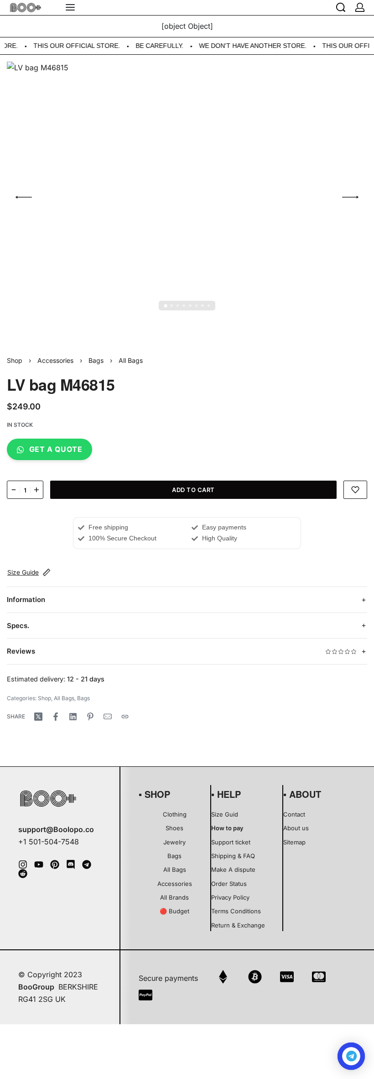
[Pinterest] (54, 864)
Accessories (55, 360)
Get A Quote (56, 449)
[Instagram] (22, 864)
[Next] (350, 197)
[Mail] (108, 716)
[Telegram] (86, 864)
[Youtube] (38, 864)
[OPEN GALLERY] (187, 197)
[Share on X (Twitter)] (38, 716)
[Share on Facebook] (56, 716)
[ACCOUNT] (360, 7)
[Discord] (70, 864)
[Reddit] (22, 873)
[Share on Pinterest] (90, 716)
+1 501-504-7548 (48, 841)
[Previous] (23, 197)
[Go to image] (165, 305)
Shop (14, 360)
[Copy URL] (125, 716)
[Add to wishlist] (355, 490)
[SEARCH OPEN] (341, 7)
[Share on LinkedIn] (73, 716)
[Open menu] (70, 7)
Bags (96, 360)
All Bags (131, 360)
